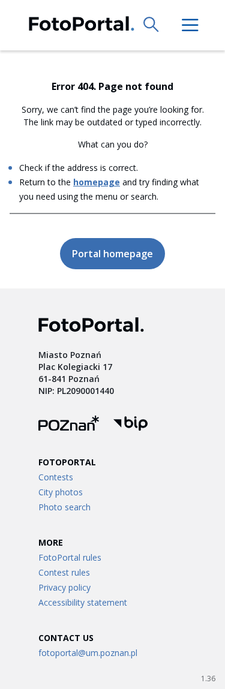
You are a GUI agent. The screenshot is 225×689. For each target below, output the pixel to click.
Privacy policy (64, 587)
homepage (96, 182)
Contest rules (64, 572)
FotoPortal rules (69, 557)
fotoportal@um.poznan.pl (87, 652)
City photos (60, 492)
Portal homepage (112, 253)
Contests (55, 477)
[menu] (190, 25)
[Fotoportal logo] (81, 25)
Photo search (64, 507)
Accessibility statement (82, 602)
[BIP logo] (130, 425)
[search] (152, 25)
